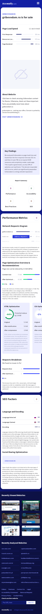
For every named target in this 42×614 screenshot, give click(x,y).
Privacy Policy (6, 596)
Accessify (9, 3)
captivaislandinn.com (28, 549)
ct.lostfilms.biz (26, 568)
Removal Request (26, 592)
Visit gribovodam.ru (11, 117)
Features (11, 589)
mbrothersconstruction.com (30, 582)
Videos (4, 589)
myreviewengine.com (9, 582)
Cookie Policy (18, 596)
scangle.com (6, 568)
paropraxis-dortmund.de (29, 573)
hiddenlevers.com (8, 558)
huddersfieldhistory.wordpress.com (30, 558)
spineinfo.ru (25, 553)
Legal (29, 589)
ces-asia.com (6, 549)
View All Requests (21, 237)
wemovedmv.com (8, 577)
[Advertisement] (21, 54)
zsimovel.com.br (7, 563)
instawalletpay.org (27, 563)
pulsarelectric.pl (7, 573)
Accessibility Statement (10, 592)
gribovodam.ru (9, 14)
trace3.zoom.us (7, 553)
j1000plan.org (25, 577)
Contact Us (21, 589)
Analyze (31, 602)
